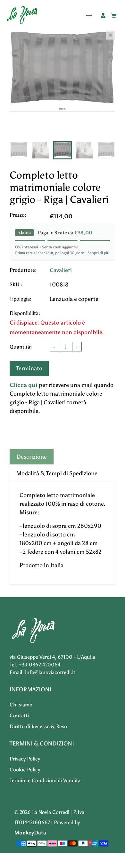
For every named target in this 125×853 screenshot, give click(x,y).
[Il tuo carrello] (113, 15)
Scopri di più (98, 253)
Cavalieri (61, 270)
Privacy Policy (25, 759)
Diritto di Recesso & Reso (38, 726)
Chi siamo (21, 705)
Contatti (19, 715)
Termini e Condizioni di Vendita (45, 780)
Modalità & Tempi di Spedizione (56, 473)
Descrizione (31, 456)
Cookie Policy (25, 770)
